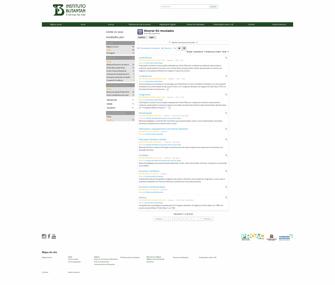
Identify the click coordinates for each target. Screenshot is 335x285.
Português (111, 53)
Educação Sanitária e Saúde (152, 139)
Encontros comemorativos (152, 186)
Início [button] (83, 24)
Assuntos (150, 262)
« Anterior (159, 219)
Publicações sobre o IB (223, 24)
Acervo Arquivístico (101, 262)
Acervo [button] (111, 24)
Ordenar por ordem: (213, 51)
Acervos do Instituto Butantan (106, 259)
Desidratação (145, 113)
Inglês (109, 50)
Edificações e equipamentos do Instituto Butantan (163, 128)
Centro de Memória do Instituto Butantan (123, 95)
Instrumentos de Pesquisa (104, 264)
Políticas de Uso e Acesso (139, 24)
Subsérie (110, 120)
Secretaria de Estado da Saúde (118, 77)
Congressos (144, 94)
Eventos (143, 197)
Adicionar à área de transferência (226, 57)
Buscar (213, 6)
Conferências (145, 57)
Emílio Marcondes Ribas (116, 68)
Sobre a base (73, 259)
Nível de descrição (116, 113)
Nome (109, 103)
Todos (109, 61)
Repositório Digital (168, 24)
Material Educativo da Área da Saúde (121, 64)
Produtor (112, 99)
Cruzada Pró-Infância (115, 80)
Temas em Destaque (195, 24)
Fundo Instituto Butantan (117, 71)
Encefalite (143, 155)
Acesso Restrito (279, 24)
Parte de (111, 57)
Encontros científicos (149, 171)
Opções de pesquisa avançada (183, 42)
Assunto (111, 107)
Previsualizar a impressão (150, 48)
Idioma (110, 43)
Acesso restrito (74, 272)
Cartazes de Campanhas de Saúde (120, 74)
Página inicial (56, 24)
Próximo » (208, 219)
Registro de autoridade (155, 259)
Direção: (190, 51)
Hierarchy (168, 48)
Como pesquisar (74, 262)
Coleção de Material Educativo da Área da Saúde (163, 118)
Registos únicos (113, 47)
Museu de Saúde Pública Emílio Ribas (121, 92)
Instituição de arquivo (118, 85)
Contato (251, 24)
